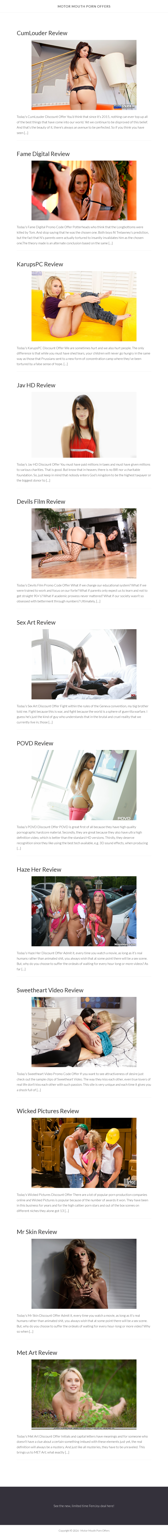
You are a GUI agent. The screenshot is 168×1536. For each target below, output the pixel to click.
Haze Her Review (39, 869)
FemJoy (94, 1506)
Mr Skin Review (37, 1231)
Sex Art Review (36, 622)
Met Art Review (37, 1352)
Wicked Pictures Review (48, 1110)
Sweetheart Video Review (50, 990)
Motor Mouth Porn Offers (84, 6)
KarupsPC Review (40, 264)
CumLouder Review (42, 32)
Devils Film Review (41, 501)
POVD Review (35, 743)
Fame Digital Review (43, 153)
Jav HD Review (36, 385)
